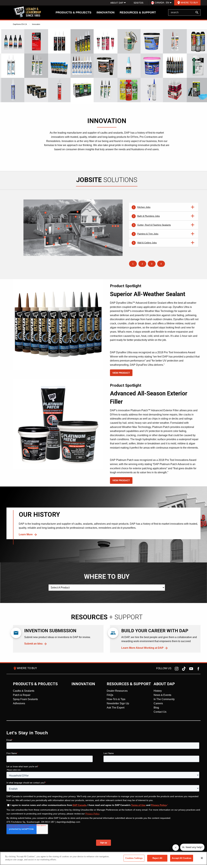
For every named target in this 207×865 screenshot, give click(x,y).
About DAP (116, 2)
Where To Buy (187, 3)
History (158, 690)
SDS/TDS (138, 2)
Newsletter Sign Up (118, 703)
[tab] (163, 207)
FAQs (110, 695)
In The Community (164, 699)
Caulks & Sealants (23, 690)
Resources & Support (138, 12)
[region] (103, 858)
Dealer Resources (117, 690)
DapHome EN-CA (20, 24)
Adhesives (19, 703)
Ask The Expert (115, 707)
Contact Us (160, 711)
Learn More (26, 534)
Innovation (105, 12)
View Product (121, 373)
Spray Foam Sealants (25, 699)
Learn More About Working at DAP (142, 647)
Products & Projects (73, 12)
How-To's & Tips (116, 699)
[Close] (201, 858)
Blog (156, 707)
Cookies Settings (134, 858)
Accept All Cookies (181, 858)
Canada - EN (161, 2)
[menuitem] (117, 3)
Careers (158, 703)
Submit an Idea (33, 643)
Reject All (157, 858)
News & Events (162, 695)
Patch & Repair (21, 695)
